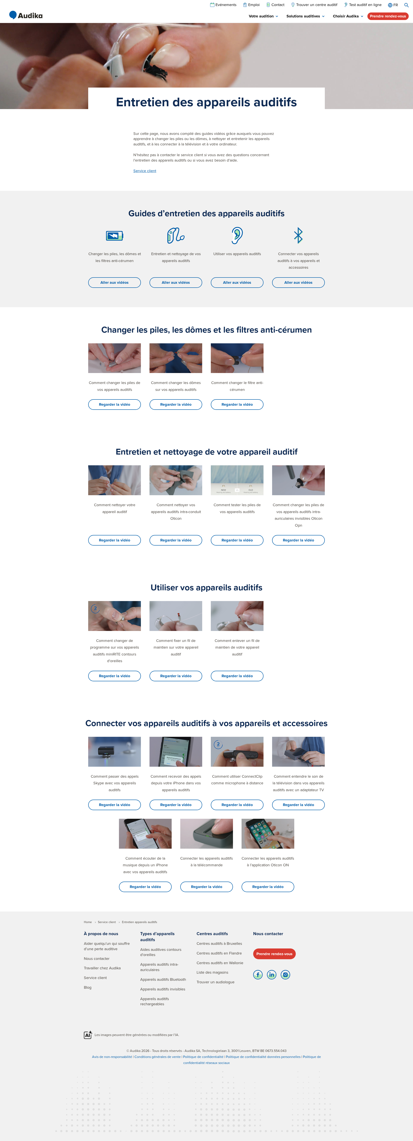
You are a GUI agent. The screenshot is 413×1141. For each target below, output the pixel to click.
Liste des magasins (212, 972)
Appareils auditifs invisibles (162, 989)
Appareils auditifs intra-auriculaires (159, 967)
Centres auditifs (212, 933)
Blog (87, 987)
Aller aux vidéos (114, 282)
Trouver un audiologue (215, 982)
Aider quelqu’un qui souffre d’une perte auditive (107, 946)
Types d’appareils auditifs (157, 936)
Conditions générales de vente (157, 1056)
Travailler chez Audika (102, 968)
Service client (144, 170)
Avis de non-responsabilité (112, 1056)
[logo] (25, 15)
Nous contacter (96, 958)
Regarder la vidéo (114, 404)
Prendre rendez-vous (388, 16)
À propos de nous (101, 933)
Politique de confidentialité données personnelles (263, 1056)
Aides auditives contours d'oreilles (160, 952)
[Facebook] (258, 976)
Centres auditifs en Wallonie (220, 962)
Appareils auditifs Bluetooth (163, 979)
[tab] (263, 16)
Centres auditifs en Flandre (219, 953)
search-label (406, 5)
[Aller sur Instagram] (285, 976)
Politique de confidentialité (203, 1056)
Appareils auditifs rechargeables (154, 1001)
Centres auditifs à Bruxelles (219, 943)
